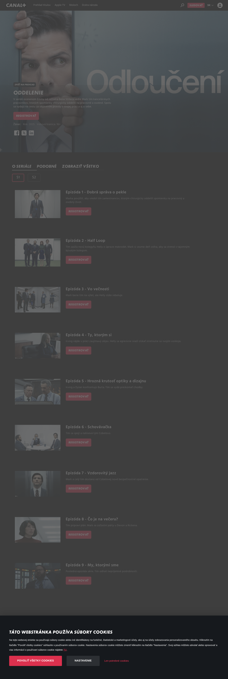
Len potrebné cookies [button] (116, 660)
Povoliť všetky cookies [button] (35, 660)
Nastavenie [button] (83, 660)
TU (65, 649)
